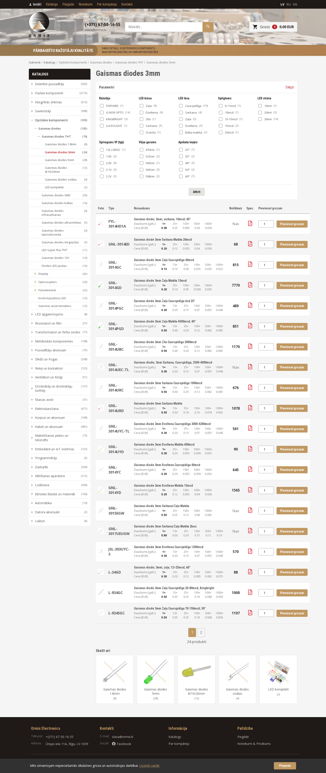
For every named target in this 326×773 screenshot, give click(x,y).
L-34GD (114, 572)
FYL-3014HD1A (117, 224)
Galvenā (34, 62)
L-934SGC (116, 613)
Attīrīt (196, 192)
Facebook (124, 744)
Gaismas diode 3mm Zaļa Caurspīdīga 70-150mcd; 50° (170, 608)
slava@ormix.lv (122, 737)
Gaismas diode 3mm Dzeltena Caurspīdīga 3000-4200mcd (172, 424)
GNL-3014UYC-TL (119, 429)
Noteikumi (85, 4)
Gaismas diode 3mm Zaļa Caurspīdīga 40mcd (164, 260)
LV (282, 4)
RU (289, 4)
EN (295, 4)
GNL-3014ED (119, 244)
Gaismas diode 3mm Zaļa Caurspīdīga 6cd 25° (164, 301)
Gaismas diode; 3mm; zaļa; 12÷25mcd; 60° (162, 567)
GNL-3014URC (116, 388)
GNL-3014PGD (116, 326)
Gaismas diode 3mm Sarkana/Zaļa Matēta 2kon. (165, 526)
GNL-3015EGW (116, 510)
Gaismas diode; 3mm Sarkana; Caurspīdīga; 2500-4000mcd (173, 362)
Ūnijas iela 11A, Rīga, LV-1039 (67, 744)
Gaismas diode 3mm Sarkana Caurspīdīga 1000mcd (168, 383)
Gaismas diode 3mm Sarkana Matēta (158, 403)
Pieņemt (285, 766)
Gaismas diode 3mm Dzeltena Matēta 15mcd (163, 485)
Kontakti (127, 4)
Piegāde (68, 4)
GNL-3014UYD (116, 449)
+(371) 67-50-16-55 (59, 737)
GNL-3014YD (114, 490)
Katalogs (52, 4)
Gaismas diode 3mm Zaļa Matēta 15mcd (160, 280)
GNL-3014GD (115, 285)
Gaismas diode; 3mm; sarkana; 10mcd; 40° (162, 219)
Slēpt (289, 87)
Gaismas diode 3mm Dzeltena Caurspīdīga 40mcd (167, 465)
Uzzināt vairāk (149, 765)
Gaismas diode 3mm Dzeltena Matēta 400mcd (164, 444)
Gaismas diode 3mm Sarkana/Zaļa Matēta (161, 506)
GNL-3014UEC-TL (118, 367)
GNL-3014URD (116, 408)
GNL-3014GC (115, 265)
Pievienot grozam (292, 224)
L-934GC (115, 592)
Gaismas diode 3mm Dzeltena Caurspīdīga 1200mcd (168, 547)
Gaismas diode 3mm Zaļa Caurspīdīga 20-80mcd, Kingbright (174, 588)
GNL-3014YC (114, 470)
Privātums (263, 744)
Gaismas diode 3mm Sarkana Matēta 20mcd (163, 239)
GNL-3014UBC (116, 347)
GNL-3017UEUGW (119, 531)
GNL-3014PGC (116, 306)
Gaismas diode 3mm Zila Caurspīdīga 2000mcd (165, 342)
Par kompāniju (107, 4)
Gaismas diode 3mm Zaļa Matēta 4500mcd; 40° (165, 321)
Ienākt (37, 4)
